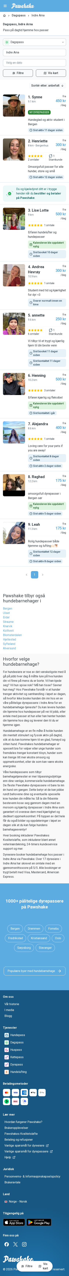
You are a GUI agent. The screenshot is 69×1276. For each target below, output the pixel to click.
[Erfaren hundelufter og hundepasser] (34, 233)
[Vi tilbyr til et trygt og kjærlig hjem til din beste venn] (34, 340)
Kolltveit (8, 630)
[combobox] (34, 42)
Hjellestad (9, 639)
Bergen (7, 608)
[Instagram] (24, 1244)
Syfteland (9, 644)
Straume (8, 622)
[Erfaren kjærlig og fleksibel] (34, 394)
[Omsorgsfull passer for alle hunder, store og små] (34, 159)
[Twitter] (15, 1244)
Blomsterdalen (12, 635)
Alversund (9, 648)
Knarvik (7, 626)
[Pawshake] (22, 6)
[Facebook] (6, 1244)
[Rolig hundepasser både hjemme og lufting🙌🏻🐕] (34, 542)
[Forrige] (26, 574)
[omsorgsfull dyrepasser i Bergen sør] (34, 495)
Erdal (6, 617)
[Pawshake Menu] (5, 5)
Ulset (6, 613)
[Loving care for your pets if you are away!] (34, 444)
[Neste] (42, 574)
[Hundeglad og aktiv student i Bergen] (34, 113)
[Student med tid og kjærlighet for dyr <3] (34, 285)
